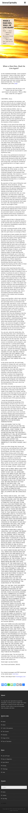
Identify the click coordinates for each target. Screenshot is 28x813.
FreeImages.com (20, 676)
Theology (4, 769)
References (8, 32)
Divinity (4, 765)
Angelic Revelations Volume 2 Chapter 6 (8, 36)
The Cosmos (5, 731)
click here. (15, 674)
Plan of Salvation (6, 741)
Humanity (4, 734)
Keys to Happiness (7, 759)
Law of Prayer (6, 755)
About (10, 31)
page (15, 83)
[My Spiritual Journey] (9, 2)
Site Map (4, 798)
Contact (4, 795)
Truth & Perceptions (7, 728)
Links (3, 772)
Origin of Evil (5, 738)
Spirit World (5, 762)
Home (4, 31)
